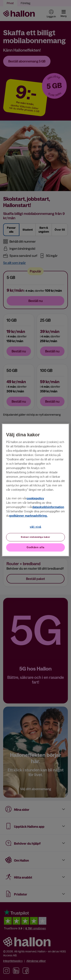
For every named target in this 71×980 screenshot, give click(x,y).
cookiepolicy (35, 498)
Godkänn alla (35, 547)
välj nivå (35, 526)
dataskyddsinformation (48, 507)
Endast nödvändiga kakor (35, 537)
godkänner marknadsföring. (28, 515)
